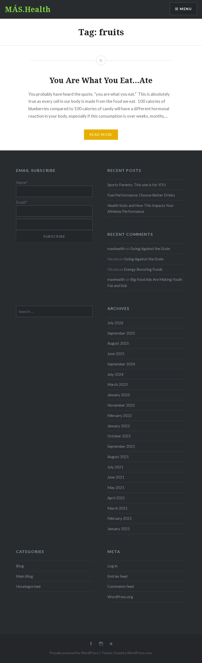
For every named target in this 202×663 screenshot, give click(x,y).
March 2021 (117, 508)
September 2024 (121, 364)
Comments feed (120, 586)
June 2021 (115, 477)
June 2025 (115, 353)
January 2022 (118, 426)
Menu (186, 9)
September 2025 (121, 333)
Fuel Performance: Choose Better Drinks (141, 195)
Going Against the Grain (150, 248)
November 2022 (121, 405)
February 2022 (119, 415)
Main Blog (24, 576)
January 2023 (118, 395)
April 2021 (116, 498)
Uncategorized (28, 586)
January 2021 (118, 528)
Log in (112, 566)
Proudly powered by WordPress (74, 653)
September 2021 (121, 446)
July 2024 (115, 374)
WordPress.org (120, 596)
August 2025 (118, 343)
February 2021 (119, 518)
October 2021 (119, 436)
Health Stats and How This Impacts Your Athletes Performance (140, 208)
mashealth (116, 248)
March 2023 (117, 384)
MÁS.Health (27, 9)
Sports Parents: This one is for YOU (136, 184)
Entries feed (117, 576)
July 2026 (115, 323)
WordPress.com (139, 653)
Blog (20, 566)
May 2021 (115, 487)
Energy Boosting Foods (143, 269)
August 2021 (118, 456)
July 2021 (115, 467)
